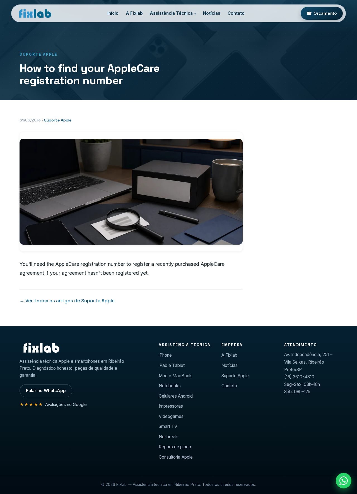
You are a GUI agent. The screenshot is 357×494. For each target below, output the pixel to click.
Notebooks (170, 385)
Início (113, 13)
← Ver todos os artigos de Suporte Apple (67, 301)
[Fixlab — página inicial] (34, 13)
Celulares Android (176, 396)
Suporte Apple (57, 120)
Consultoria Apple (176, 457)
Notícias (211, 13)
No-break (168, 436)
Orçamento (322, 13)
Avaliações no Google (53, 404)
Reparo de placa (175, 446)
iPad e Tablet (172, 365)
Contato (236, 13)
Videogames (171, 416)
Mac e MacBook (175, 375)
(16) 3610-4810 (299, 376)
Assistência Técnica (171, 13)
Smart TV (168, 426)
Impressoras (171, 406)
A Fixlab (134, 13)
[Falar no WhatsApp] (343, 480)
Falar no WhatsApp (46, 390)
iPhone (165, 355)
